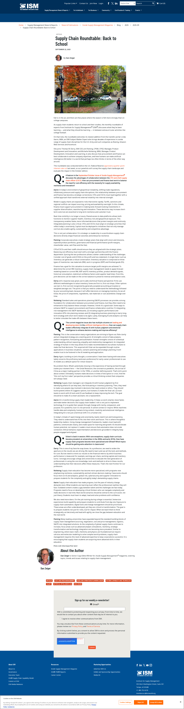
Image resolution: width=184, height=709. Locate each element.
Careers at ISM (14, 681)
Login (101, 3)
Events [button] (137, 10)
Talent (48, 584)
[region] (92, 702)
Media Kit (97, 675)
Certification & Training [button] (122, 10)
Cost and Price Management (64, 580)
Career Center (56, 675)
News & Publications (70, 25)
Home (21, 25)
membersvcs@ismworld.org (145, 693)
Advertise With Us (100, 669)
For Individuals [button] (78, 10)
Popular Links (69, 3)
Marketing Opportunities (102, 664)
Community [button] (106, 10)
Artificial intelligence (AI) (63, 584)
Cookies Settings (125, 702)
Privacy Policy (77, 626)
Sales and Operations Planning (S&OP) (90, 580)
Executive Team (14, 675)
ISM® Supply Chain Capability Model (21, 678)
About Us (12, 669)
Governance (13, 672)
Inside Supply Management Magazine (97, 25)
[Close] (180, 702)
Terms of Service (93, 626)
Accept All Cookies (156, 702)
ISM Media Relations (16, 684)
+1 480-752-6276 (142, 690)
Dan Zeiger (78, 584)
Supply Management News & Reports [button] (56, 10)
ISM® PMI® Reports (58, 672)
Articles (49, 580)
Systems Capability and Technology (118, 580)
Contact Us (83, 3)
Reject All (141, 702)
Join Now (93, 3)
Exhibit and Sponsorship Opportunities (107, 672)
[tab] (57, 10)
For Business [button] (92, 10)
